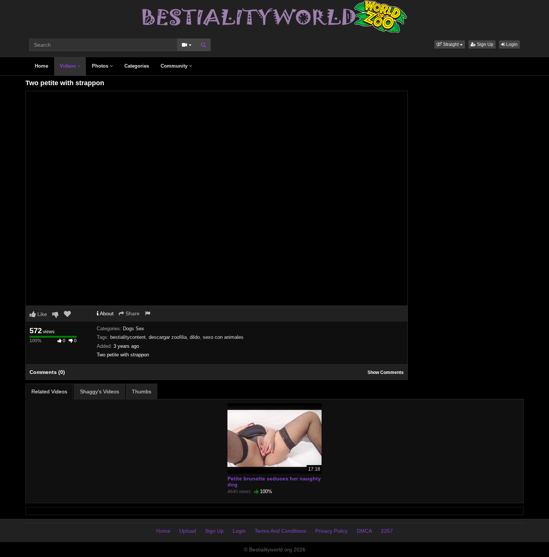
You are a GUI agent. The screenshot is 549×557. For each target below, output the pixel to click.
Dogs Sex (133, 328)
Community (175, 66)
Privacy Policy (331, 531)
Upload (187, 531)
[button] (449, 44)
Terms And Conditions (280, 531)
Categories (136, 66)
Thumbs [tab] (141, 391)
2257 (387, 531)
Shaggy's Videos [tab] (99, 391)
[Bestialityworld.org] (274, 16)
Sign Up (484, 44)
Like (41, 314)
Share (132, 313)
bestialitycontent (128, 337)
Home (41, 66)
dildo (195, 337)
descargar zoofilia (168, 337)
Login (511, 44)
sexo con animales (223, 337)
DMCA (364, 531)
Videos (68, 66)
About (106, 313)
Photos (101, 66)
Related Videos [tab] (49, 391)
